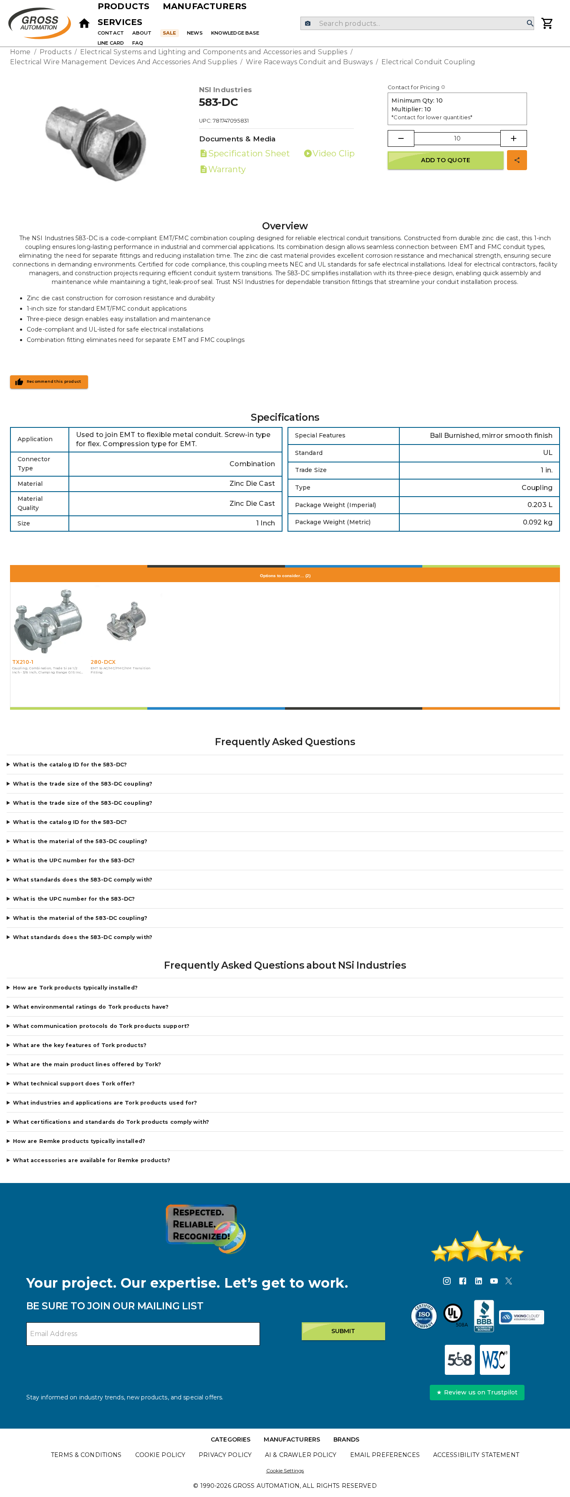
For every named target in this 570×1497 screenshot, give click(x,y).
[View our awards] (205, 1229)
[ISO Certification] (424, 1317)
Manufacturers (205, 6)
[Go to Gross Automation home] (84, 23)
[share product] (517, 160)
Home (20, 52)
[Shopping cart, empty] (547, 23)
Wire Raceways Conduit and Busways (309, 62)
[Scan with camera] (308, 23)
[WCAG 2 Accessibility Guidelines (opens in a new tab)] (495, 1360)
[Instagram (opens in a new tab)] (446, 1282)
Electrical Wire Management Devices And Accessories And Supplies (123, 62)
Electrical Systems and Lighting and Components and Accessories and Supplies (213, 52)
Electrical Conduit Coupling (428, 62)
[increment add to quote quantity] (513, 138)
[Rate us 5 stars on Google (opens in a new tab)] (477, 1246)
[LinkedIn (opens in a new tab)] (478, 1282)
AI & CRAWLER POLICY (301, 1455)
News (195, 33)
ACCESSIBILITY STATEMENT (476, 1455)
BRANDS (346, 1439)
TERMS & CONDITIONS (86, 1455)
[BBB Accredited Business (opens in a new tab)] (484, 1317)
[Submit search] (530, 24)
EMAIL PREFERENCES (385, 1455)
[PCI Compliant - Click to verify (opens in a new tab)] (521, 1317)
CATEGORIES (230, 1439)
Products (123, 6)
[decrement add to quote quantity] (401, 138)
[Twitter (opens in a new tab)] (508, 1282)
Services (120, 22)
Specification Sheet (249, 153)
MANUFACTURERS (292, 1439)
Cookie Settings (285, 1470)
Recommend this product (54, 381)
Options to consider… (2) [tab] (285, 575)
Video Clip (334, 153)
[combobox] (417, 23)
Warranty (227, 169)
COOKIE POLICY (160, 1455)
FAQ (137, 43)
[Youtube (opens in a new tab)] (494, 1282)
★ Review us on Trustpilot (476, 1392)
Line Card (111, 43)
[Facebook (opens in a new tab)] (462, 1282)
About (142, 33)
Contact (111, 33)
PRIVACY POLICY (225, 1455)
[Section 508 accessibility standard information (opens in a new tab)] (460, 1360)
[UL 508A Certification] (455, 1317)
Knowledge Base (235, 33)
